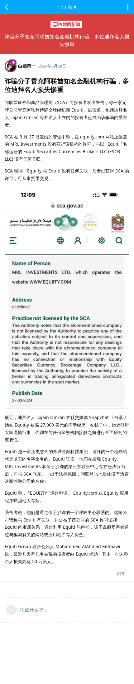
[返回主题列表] (6, 7)
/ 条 (65, 7)
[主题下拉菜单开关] (128, 7)
